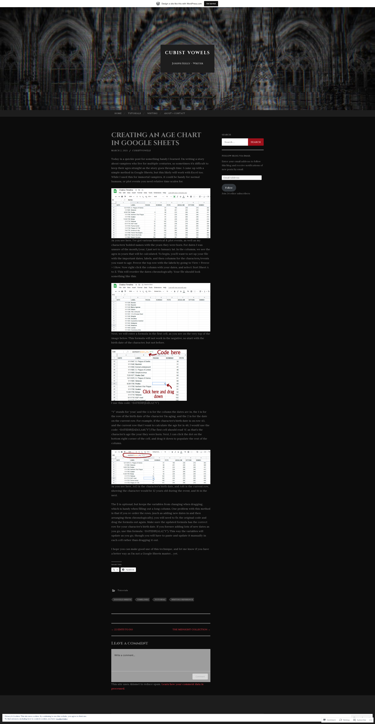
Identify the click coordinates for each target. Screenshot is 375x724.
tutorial (160, 599)
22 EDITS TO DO (122, 629)
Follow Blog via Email (236, 155)
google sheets (122, 599)
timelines (143, 599)
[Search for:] (243, 142)
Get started (211, 3)
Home (118, 113)
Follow (229, 187)
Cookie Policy (62, 719)
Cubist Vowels (187, 53)
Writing (152, 113)
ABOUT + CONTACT (174, 113)
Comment (200, 676)
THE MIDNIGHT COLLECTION (191, 629)
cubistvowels (141, 150)
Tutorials (134, 113)
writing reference (182, 599)
